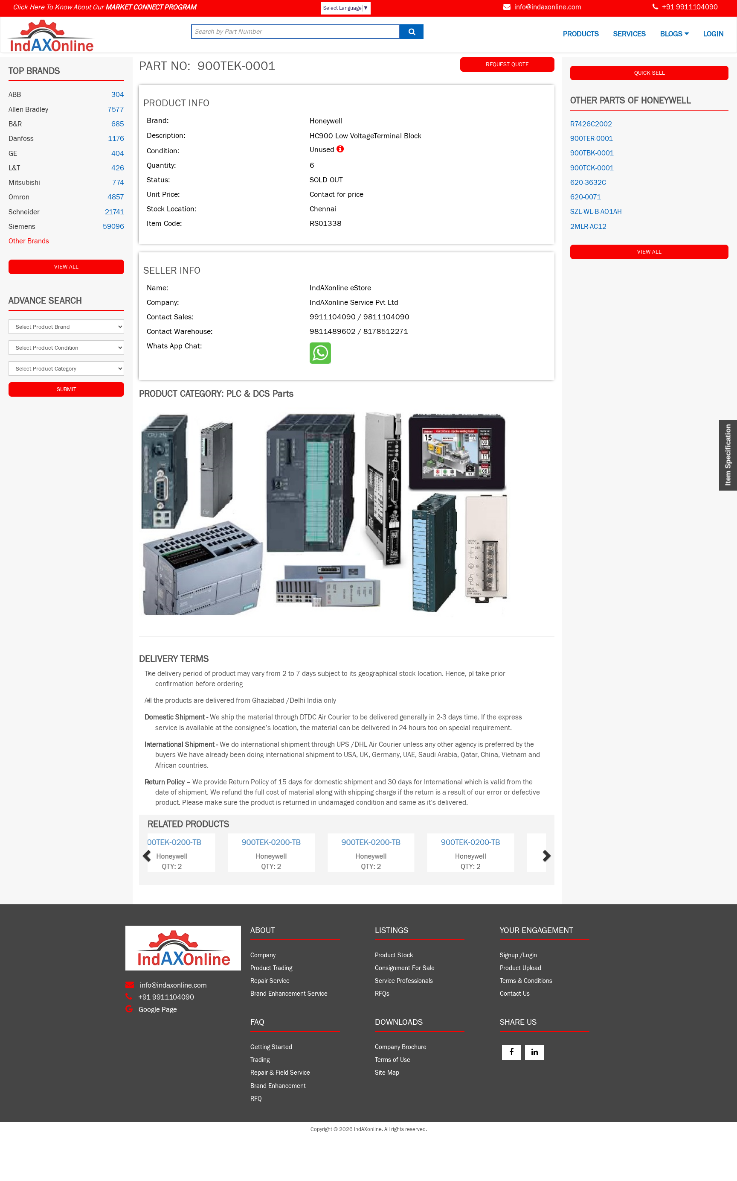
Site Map (387, 1072)
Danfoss (21, 138)
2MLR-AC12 (588, 226)
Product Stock (394, 955)
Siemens (22, 226)
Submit (66, 389)
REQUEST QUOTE (507, 64)
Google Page (157, 1010)
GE (13, 153)
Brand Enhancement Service (289, 993)
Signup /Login (518, 955)
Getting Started (271, 1047)
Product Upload (520, 968)
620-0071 (585, 197)
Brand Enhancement (278, 1086)
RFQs (382, 993)
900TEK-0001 (297, 842)
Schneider (24, 212)
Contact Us (515, 993)
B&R (15, 124)
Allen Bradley (28, 109)
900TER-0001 (591, 138)
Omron (19, 197)
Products (581, 33)
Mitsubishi (24, 182)
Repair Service (270, 981)
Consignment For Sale (405, 968)
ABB (15, 95)
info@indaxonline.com (547, 7)
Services (629, 33)
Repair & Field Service (280, 1072)
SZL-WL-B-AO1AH (596, 212)
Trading (260, 1060)
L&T (14, 168)
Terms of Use (392, 1060)
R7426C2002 (591, 124)
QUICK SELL (649, 73)
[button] (162, 852)
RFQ (256, 1098)
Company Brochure (401, 1047)
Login (713, 33)
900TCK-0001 (592, 168)
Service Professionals (404, 981)
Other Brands (29, 241)
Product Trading (271, 968)
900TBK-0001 (592, 153)
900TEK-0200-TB (197, 842)
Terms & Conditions (526, 981)
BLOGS (672, 33)
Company (263, 955)
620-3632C (588, 182)
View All (66, 266)
